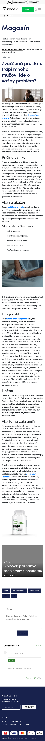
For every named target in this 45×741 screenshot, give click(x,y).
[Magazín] (10, 9)
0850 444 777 (15, 722)
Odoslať (22, 633)
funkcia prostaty (34, 590)
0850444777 (34, 2)
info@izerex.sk (19, 2)
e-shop (27, 9)
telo (14, 596)
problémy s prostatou (19, 590)
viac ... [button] (28, 724)
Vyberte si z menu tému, (12, 49)
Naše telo (11, 16)
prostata (6, 590)
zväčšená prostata (16, 207)
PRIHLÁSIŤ (29, 707)
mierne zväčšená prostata (17, 318)
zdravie (6, 596)
